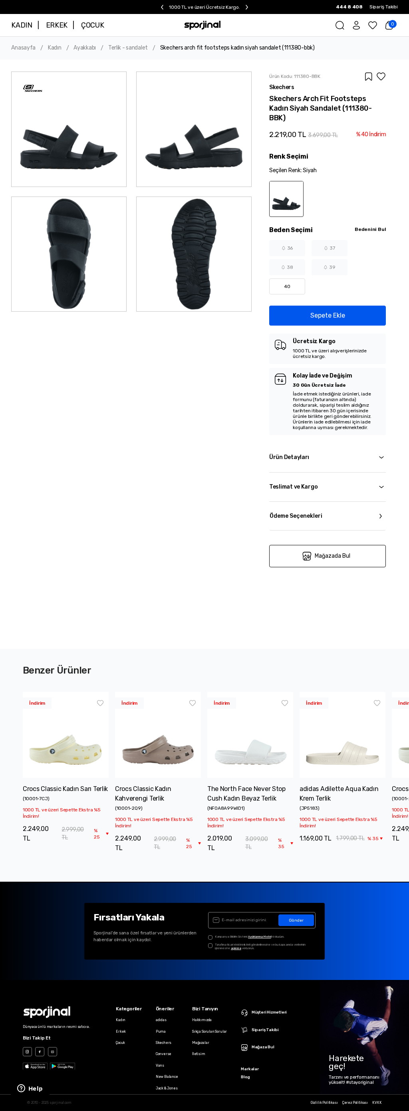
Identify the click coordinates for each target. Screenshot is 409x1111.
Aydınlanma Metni (259, 936)
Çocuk (120, 1043)
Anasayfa (23, 48)
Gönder (296, 920)
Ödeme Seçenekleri (296, 516)
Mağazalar (200, 1043)
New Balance (167, 1077)
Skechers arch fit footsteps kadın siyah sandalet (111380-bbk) (237, 48)
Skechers (164, 1043)
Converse (164, 1054)
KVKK (376, 1103)
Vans (160, 1065)
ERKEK (57, 25)
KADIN (21, 25)
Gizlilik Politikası (324, 1103)
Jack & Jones (167, 1088)
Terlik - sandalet (128, 48)
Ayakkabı (84, 48)
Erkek (121, 1031)
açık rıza (236, 948)
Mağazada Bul (332, 556)
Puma (161, 1031)
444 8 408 (349, 7)
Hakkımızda (202, 1020)
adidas (161, 1020)
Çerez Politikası (355, 1103)
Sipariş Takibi (383, 7)
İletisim (198, 1054)
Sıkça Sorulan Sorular (209, 1031)
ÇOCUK (92, 25)
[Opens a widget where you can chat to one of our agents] (30, 1089)
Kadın (55, 48)
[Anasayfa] (203, 25)
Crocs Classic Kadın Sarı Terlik (65, 789)
